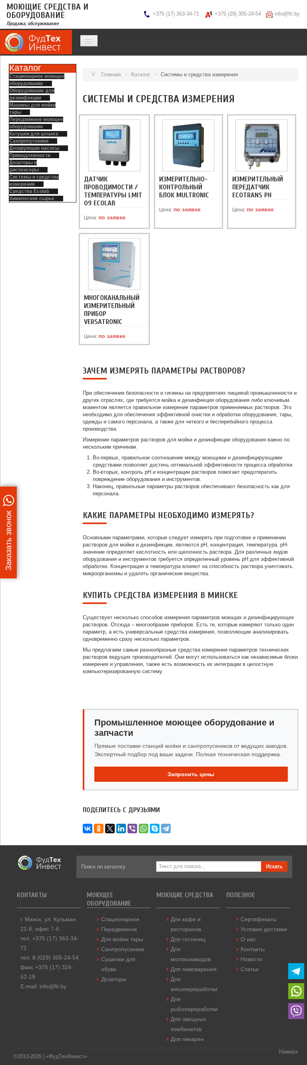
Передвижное (119, 929)
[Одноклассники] (99, 828)
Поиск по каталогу (103, 867)
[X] (110, 828)
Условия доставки (264, 929)
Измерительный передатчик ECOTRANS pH (257, 187)
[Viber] (132, 828)
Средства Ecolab (29, 191)
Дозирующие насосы (34, 148)
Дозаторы (113, 979)
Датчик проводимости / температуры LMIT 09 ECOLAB (113, 191)
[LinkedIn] (121, 828)
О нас (248, 939)
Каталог (25, 68)
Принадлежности (29, 155)
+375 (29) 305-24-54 (238, 14)
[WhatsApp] (143, 828)
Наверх (288, 1051)
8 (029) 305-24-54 (55, 957)
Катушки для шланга (33, 134)
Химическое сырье (31, 198)
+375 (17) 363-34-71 (176, 14)
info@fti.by (287, 14)
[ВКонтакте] (87, 828)
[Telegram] (166, 828)
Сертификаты (259, 919)
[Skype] (154, 828)
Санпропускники (28, 141)
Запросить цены (190, 774)
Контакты (253, 949)
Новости (251, 959)
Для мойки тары (122, 939)
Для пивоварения (194, 969)
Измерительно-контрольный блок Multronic (184, 187)
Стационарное (120, 919)
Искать (274, 866)
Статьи (250, 969)
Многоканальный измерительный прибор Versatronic (112, 310)
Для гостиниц (188, 939)
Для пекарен (187, 1039)
